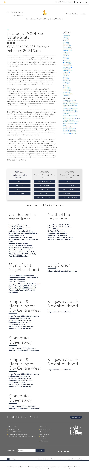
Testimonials (43, 436)
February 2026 (67, 45)
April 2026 (66, 42)
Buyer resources (44, 432)
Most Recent (66, 34)
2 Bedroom (19, 185)
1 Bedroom (19, 181)
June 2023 (66, 84)
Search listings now (45, 429)
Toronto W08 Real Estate (69, 133)
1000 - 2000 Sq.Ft (69, 189)
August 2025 (66, 52)
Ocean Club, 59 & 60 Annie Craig (20, 245)
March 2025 (66, 60)
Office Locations (44, 441)
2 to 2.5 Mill (44, 193)
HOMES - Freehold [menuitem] (17, 15)
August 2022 (66, 95)
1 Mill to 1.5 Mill (44, 185)
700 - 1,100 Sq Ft (69, 185)
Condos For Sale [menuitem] (16, 12)
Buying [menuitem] (74, 14)
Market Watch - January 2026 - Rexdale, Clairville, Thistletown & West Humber (71, 120)
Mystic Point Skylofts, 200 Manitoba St (22, 286)
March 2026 (66, 44)
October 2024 (66, 69)
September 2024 (67, 70)
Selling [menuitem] (82, 14)
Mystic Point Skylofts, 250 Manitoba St (22, 288)
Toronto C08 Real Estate (69, 128)
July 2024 (65, 74)
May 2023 (65, 85)
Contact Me (76, 417)
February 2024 (67, 80)
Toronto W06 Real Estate (69, 132)
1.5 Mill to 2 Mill (44, 189)
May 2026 (65, 40)
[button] (77, 2)
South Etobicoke (67, 127)
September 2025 (67, 50)
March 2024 (66, 79)
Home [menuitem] (7, 12)
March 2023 (66, 87)
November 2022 (67, 90)
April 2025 (66, 59)
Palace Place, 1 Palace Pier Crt (19, 250)
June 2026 (66, 39)
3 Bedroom (19, 189)
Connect (70, 2)
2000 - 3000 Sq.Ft (69, 193)
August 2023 (66, 82)
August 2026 (66, 35)
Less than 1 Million (44, 181)
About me (43, 438)
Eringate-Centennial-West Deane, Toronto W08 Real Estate (70, 105)
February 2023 (67, 89)
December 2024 (67, 65)
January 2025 (67, 64)
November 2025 (67, 49)
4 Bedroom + (19, 193)
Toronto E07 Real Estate (69, 130)
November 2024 (67, 67)
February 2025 (67, 62)
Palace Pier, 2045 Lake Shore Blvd (21, 248)
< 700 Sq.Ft (69, 181)
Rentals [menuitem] (68, 14)
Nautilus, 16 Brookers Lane (18, 243)
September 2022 (67, 94)
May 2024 (65, 77)
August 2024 (66, 72)
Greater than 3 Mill (44, 197)
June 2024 (66, 75)
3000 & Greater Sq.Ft (69, 197)
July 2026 (65, 37)
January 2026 (67, 47)
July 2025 (65, 54)
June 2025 (66, 55)
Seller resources (44, 434)
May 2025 (65, 57)
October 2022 (66, 92)
